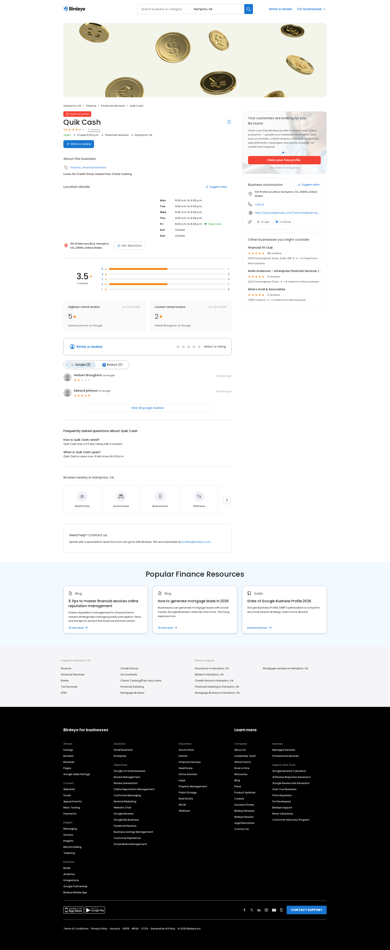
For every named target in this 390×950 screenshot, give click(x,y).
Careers (239, 798)
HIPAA (135, 928)
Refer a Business (282, 813)
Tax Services (69, 687)
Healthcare (186, 768)
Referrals (68, 762)
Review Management (127, 777)
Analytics (69, 874)
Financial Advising (132, 687)
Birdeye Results (244, 817)
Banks (65, 680)
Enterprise (120, 756)
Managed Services (283, 750)
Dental (183, 756)
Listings (68, 750)
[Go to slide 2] (285, 152)
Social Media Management (130, 844)
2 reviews (94, 129)
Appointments (72, 801)
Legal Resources (244, 823)
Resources (240, 774)
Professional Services (285, 756)
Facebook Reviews (125, 826)
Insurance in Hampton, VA (212, 668)
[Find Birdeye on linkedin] (259, 910)
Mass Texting (71, 807)
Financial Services (113, 106)
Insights (68, 841)
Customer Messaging (127, 795)
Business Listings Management (133, 832)
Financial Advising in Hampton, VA (217, 687)
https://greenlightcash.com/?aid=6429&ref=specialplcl (288, 213)
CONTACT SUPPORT (306, 910)
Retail (182, 804)
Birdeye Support (282, 807)
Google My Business (126, 819)
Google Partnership (75, 886)
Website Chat (122, 807)
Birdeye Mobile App (75, 892)
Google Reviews (124, 813)
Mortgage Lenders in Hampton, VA (285, 668)
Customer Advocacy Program (290, 819)
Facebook (285, 221)
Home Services (188, 774)
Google (265, 221)
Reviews (68, 756)
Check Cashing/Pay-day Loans (140, 680)
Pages (67, 768)
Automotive (186, 750)
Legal (182, 780)
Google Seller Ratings (76, 774)
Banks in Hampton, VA (209, 674)
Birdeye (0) (114, 365)
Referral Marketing (125, 801)
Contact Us (241, 829)
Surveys (68, 834)
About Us (240, 750)
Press (237, 786)
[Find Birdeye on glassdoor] (281, 910)
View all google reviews (147, 408)
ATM (63, 693)
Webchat (69, 789)
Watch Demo (242, 762)
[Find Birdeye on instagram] (266, 910)
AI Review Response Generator (291, 777)
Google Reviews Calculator (289, 771)
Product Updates (245, 792)
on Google (109, 375)
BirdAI (66, 868)
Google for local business (129, 771)
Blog (237, 780)
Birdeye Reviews (244, 810)
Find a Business (282, 795)
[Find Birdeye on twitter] (251, 910)
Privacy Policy (99, 928)
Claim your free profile (283, 160)
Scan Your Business (284, 789)
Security (115, 928)
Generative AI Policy (163, 928)
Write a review (280, 9)
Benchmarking (72, 847)
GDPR (125, 928)
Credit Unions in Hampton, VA (214, 680)
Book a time (241, 768)
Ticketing (69, 853)
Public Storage (188, 792)
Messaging (70, 828)
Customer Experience (127, 838)
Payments (69, 813)
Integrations (71, 880)
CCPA (144, 928)
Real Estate (186, 798)
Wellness (184, 810)
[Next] (226, 500)
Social (67, 795)
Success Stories (244, 804)
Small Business (123, 750)
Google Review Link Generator (291, 783)
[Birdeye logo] (75, 9)
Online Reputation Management (134, 789)
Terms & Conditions (76, 928)
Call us (259, 204)
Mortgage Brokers (132, 693)
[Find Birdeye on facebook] (244, 910)
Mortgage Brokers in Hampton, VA (217, 693)
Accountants (128, 674)
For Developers (281, 801)
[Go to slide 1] (283, 152)
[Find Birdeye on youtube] (274, 910)
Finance (91, 106)
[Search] (248, 9)
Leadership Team (245, 756)
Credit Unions (129, 668)
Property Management (193, 786)
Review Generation (126, 783)
